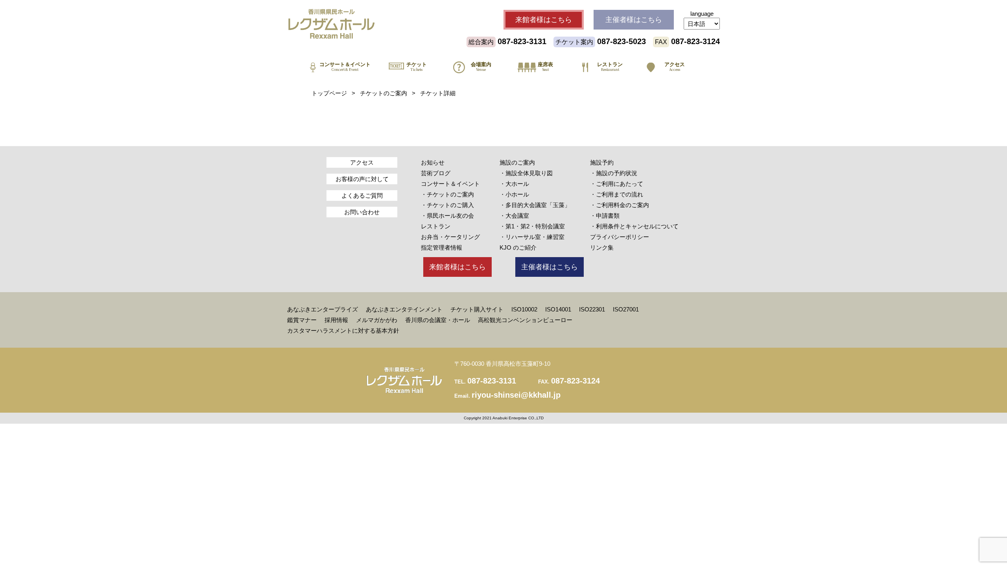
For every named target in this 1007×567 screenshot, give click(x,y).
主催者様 (633, 20)
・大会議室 (514, 215)
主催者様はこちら (549, 267)
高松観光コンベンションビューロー (525, 320)
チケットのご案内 (383, 93)
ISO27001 (626, 309)
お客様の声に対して (362, 179)
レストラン (435, 226)
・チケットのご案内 (447, 194)
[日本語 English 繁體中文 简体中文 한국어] (702, 24)
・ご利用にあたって (616, 183)
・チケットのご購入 (447, 205)
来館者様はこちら (457, 267)
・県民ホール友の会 (447, 215)
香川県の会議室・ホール (437, 320)
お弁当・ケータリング (450, 236)
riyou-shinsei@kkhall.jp (516, 395)
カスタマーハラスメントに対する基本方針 (343, 330)
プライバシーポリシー (619, 236)
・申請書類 (605, 215)
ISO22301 (592, 309)
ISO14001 (558, 309)
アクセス (362, 162)
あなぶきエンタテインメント (404, 309)
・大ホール (514, 183)
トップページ (329, 93)
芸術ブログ (435, 173)
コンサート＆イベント (450, 183)
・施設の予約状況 (613, 173)
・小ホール (514, 194)
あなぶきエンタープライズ (322, 309)
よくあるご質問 (362, 195)
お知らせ (432, 162)
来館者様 (543, 20)
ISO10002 (524, 309)
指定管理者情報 (441, 247)
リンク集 (602, 247)
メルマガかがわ (376, 320)
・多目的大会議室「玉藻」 (535, 205)
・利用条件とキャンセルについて (634, 226)
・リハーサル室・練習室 (532, 236)
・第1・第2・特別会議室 (532, 226)
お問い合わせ (362, 212)
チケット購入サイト (477, 309)
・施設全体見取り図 (526, 173)
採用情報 (336, 320)
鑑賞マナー (302, 320)
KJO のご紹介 (518, 247)
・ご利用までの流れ (616, 194)
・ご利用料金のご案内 (619, 205)
